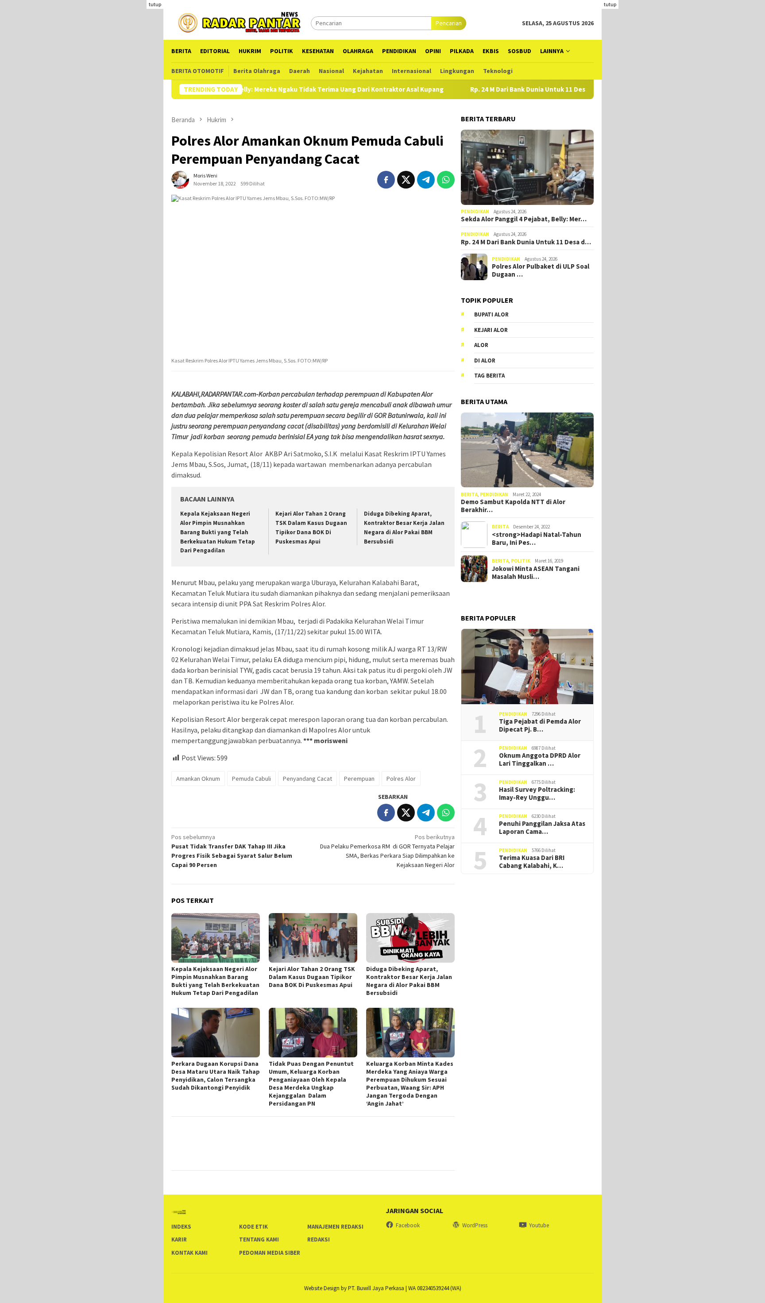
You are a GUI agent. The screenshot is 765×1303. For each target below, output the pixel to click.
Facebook (408, 1225)
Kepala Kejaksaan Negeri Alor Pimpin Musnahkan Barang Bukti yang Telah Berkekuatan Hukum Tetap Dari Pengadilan (217, 532)
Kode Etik (253, 1226)
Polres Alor (401, 779)
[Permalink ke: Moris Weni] (180, 179)
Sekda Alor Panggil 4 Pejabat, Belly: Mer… (524, 219)
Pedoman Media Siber (269, 1253)
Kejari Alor (491, 330)
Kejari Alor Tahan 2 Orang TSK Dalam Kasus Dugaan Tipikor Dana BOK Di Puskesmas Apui (312, 977)
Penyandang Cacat (307, 779)
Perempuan (359, 779)
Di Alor (484, 360)
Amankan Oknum (198, 779)
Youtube (539, 1225)
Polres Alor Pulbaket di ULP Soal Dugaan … (540, 270)
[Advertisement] (683, 62)
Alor (481, 345)
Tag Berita (489, 375)
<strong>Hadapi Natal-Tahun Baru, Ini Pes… (536, 538)
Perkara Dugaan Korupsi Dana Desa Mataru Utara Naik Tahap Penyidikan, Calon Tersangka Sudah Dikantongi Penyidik (215, 1075)
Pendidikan (475, 211)
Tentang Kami (259, 1239)
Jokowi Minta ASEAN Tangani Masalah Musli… (536, 572)
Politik (520, 561)
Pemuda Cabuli (251, 779)
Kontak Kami (189, 1253)
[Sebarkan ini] (386, 180)
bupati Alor (491, 314)
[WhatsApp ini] (446, 180)
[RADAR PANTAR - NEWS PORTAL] (241, 22)
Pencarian (449, 23)
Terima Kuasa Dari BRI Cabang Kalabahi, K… (531, 862)
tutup (155, 4)
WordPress (474, 1225)
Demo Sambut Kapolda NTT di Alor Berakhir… (513, 506)
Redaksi (318, 1239)
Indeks (181, 1226)
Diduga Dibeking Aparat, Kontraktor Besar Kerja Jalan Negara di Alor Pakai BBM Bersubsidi (409, 981)
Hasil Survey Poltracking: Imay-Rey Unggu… (537, 794)
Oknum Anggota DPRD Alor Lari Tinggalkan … (539, 759)
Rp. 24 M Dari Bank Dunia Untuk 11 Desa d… (526, 242)
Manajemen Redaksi (335, 1226)
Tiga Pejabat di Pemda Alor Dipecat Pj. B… (540, 725)
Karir (179, 1239)
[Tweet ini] (406, 180)
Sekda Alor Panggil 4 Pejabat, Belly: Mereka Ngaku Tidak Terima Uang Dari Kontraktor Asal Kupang (259, 89)
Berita (469, 494)
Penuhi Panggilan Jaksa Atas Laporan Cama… (542, 828)
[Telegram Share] (426, 180)
